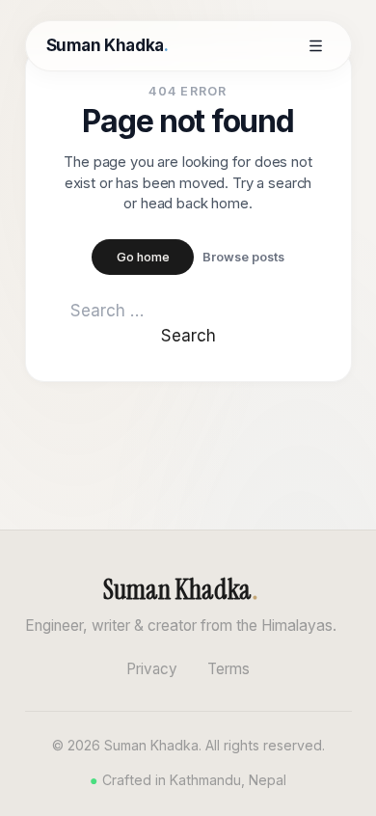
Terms (228, 669)
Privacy (151, 669)
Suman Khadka (107, 45)
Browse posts (243, 257)
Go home (143, 257)
